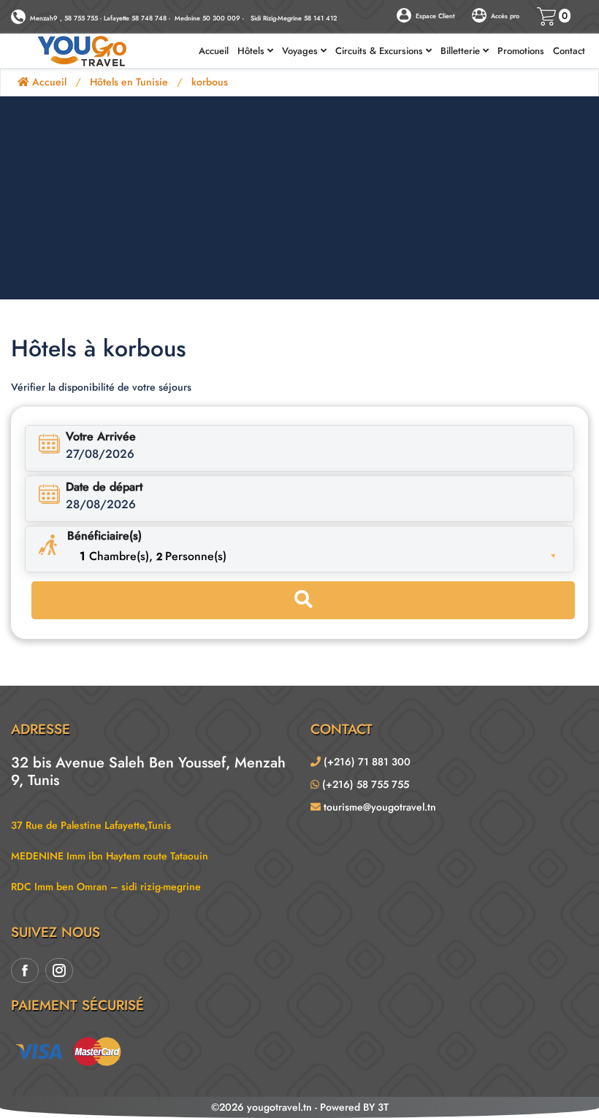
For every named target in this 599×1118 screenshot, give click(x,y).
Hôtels (252, 51)
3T (383, 1107)
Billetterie (461, 51)
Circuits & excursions (380, 51)
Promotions (520, 51)
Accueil (214, 51)
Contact (569, 51)
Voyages (301, 51)
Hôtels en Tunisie (129, 81)
